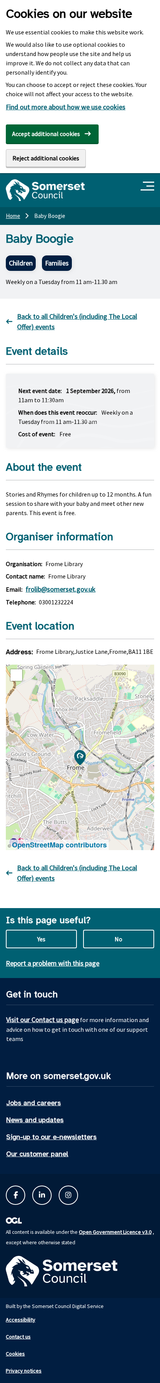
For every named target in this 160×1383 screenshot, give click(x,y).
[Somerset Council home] (45, 190)
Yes (41, 939)
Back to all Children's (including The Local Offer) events (77, 321)
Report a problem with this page (52, 963)
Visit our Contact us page (42, 1019)
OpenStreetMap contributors (59, 845)
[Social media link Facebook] (15, 1195)
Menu (149, 186)
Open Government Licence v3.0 (115, 1231)
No (118, 939)
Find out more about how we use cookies (65, 106)
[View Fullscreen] (16, 675)
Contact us (18, 1336)
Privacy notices (24, 1370)
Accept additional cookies (46, 134)
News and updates (35, 1120)
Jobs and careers (33, 1103)
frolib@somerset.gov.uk (61, 589)
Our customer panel (37, 1154)
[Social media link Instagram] (68, 1195)
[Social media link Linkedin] (42, 1195)
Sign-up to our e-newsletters (51, 1137)
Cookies (15, 1353)
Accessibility (20, 1319)
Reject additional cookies (45, 158)
